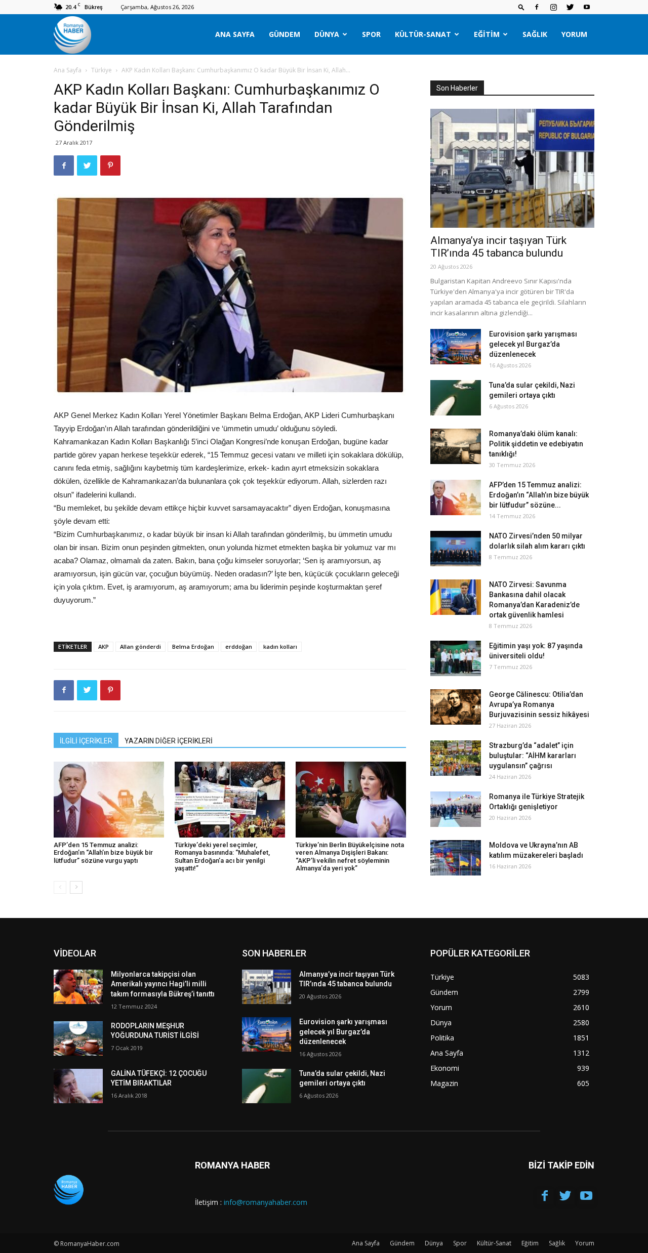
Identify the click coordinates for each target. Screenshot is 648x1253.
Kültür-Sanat (423, 34)
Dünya (326, 34)
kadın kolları (280, 646)
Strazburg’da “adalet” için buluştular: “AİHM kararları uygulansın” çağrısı (532, 755)
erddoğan (238, 646)
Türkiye (101, 70)
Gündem (284, 34)
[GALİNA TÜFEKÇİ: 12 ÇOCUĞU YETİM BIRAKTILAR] (78, 1086)
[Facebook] (536, 7)
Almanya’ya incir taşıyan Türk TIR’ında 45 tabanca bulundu (498, 246)
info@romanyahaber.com (265, 1202)
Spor (371, 34)
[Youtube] (586, 7)
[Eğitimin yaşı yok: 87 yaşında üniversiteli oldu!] (455, 658)
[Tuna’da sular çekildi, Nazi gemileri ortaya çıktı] (455, 397)
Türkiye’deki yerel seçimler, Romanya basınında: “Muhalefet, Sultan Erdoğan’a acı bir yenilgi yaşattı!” (222, 856)
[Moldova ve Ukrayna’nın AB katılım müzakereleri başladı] (455, 857)
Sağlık (534, 34)
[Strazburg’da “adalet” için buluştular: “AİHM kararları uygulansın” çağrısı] (455, 758)
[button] (521, 7)
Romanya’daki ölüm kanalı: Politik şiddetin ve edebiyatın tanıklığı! (536, 444)
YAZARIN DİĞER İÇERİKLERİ (169, 741)
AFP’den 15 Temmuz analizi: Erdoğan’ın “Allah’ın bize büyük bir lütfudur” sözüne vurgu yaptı (103, 852)
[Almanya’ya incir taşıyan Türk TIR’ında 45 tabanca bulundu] (512, 168)
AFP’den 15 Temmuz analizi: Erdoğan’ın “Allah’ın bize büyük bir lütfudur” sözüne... (539, 495)
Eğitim (487, 34)
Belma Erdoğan (193, 646)
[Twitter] (570, 7)
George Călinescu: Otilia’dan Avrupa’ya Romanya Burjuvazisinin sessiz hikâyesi (539, 704)
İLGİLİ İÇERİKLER (86, 741)
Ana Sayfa (235, 34)
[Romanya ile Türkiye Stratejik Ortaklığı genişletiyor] (455, 809)
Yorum (574, 34)
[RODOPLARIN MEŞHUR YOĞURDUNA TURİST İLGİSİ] (78, 1038)
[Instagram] (553, 7)
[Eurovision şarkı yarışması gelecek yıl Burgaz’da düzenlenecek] (455, 346)
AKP (103, 646)
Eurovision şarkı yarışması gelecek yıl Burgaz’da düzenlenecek (533, 344)
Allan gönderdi (140, 646)
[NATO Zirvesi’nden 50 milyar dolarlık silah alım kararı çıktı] (455, 548)
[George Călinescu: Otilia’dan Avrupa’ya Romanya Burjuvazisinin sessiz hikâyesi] (455, 707)
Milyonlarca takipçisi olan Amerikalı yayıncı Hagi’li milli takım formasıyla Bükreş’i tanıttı (163, 984)
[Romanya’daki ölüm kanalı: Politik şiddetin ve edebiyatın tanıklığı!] (455, 446)
